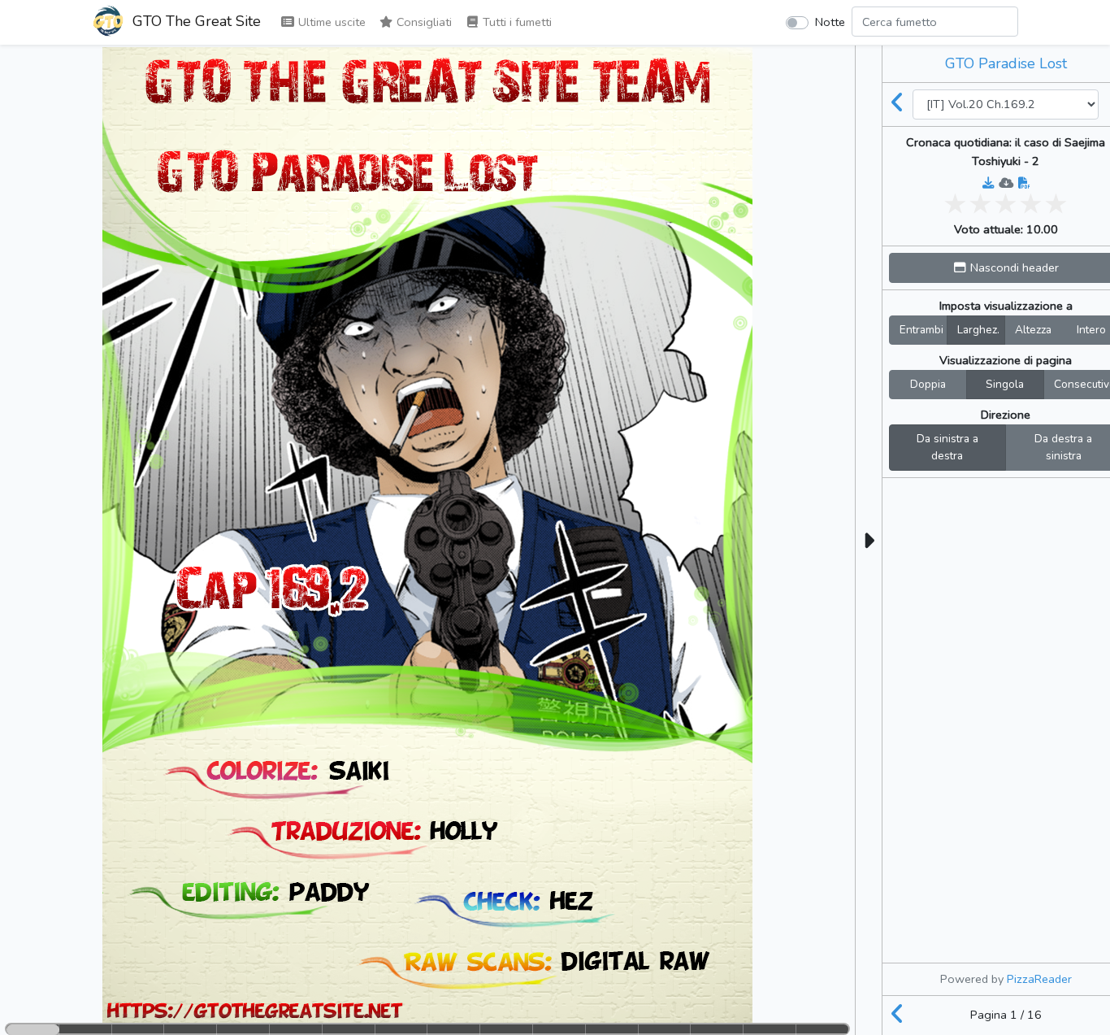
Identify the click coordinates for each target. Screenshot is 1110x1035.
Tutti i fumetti (515, 22)
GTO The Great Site (194, 21)
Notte (830, 22)
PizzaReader (1039, 979)
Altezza (1033, 329)
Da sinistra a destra (947, 447)
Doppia (928, 384)
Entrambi (921, 329)
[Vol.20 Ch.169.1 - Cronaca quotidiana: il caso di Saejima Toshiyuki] (897, 104)
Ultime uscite (330, 22)
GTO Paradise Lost (1006, 63)
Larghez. (978, 329)
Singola (1005, 384)
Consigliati (422, 22)
